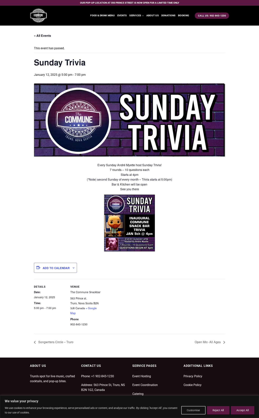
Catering (138, 394)
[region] (129, 406)
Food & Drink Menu (102, 15)
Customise (193, 410)
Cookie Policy (193, 385)
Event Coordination (145, 385)
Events (122, 15)
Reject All (218, 410)
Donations (168, 15)
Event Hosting (141, 376)
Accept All (242, 410)
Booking (183, 15)
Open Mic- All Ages (208, 342)
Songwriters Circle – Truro (55, 342)
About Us (152, 15)
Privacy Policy (193, 376)
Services (135, 15)
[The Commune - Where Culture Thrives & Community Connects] (49, 16)
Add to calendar (56, 268)
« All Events (42, 35)
